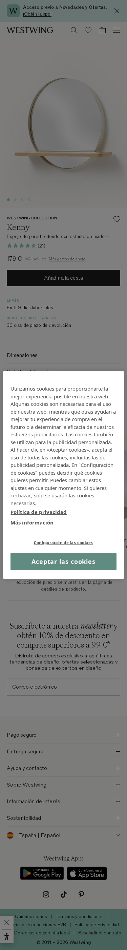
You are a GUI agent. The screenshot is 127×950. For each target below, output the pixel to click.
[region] (63, 475)
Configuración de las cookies (63, 542)
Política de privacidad (38, 512)
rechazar (20, 495)
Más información (32, 522)
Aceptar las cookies (63, 561)
